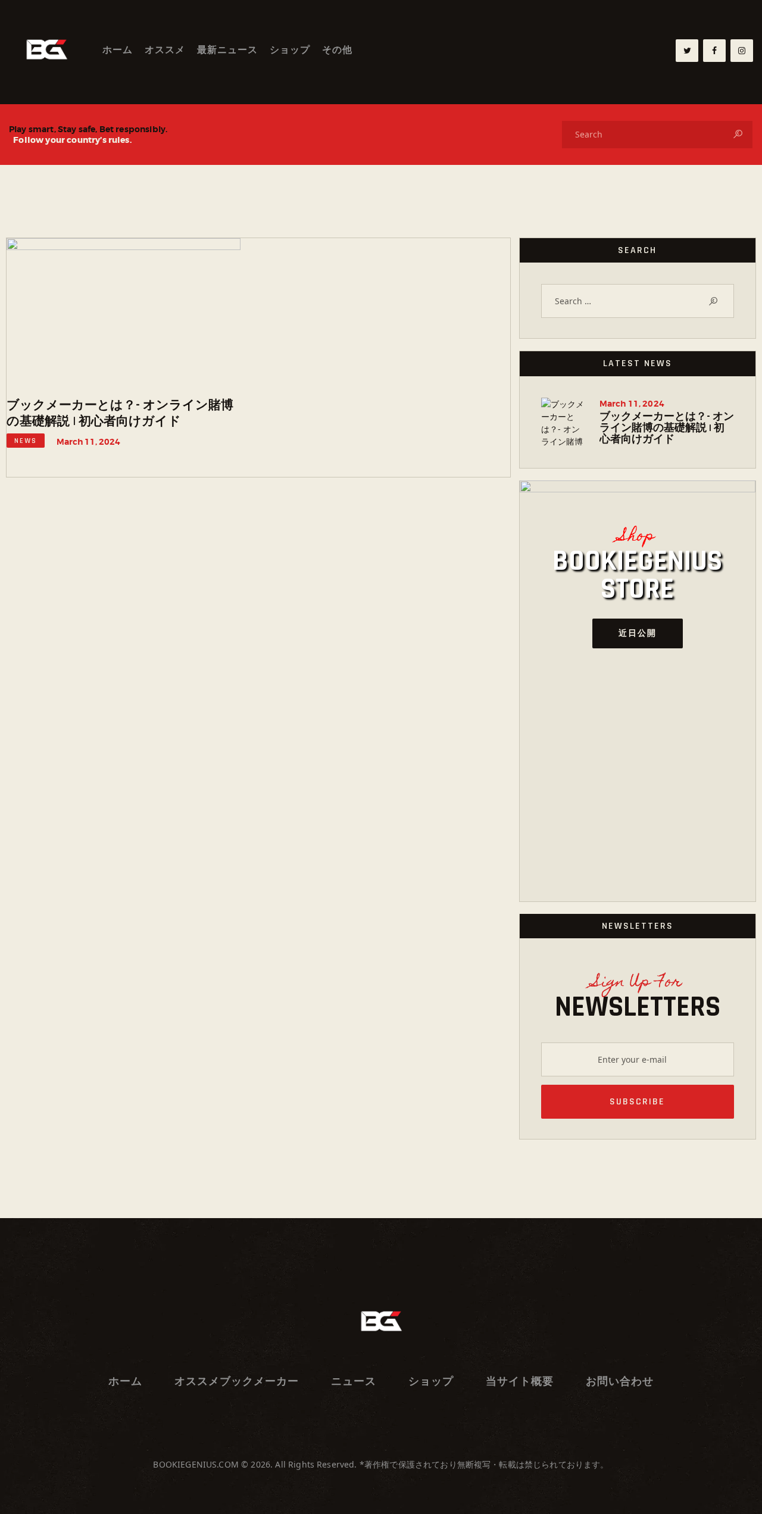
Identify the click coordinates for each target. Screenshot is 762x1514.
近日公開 (638, 633)
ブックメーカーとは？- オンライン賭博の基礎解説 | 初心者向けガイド (120, 413)
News (25, 440)
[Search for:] (637, 301)
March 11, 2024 (88, 441)
